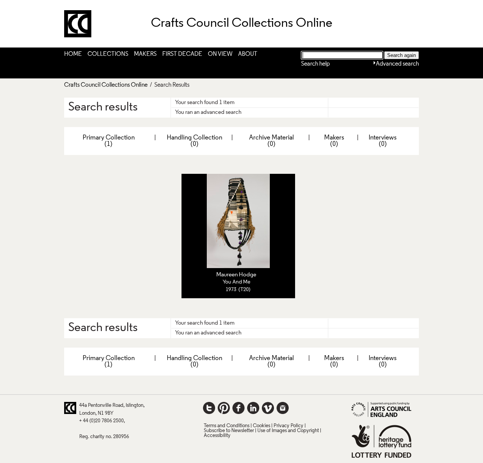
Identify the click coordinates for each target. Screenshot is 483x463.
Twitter (209, 408)
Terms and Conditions (226, 425)
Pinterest (224, 408)
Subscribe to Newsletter (229, 430)
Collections (108, 54)
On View (220, 54)
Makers (145, 54)
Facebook (238, 408)
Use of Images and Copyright (288, 430)
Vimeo (268, 408)
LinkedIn (253, 408)
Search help (315, 64)
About (247, 54)
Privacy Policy (288, 425)
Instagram (283, 408)
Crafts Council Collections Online (106, 85)
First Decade (182, 54)
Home (73, 54)
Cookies (261, 425)
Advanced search (397, 64)
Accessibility (217, 435)
